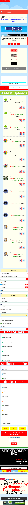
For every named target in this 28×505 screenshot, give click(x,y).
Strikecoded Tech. (17, 446)
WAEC (22, 428)
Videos (9, 35)
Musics (16, 35)
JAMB (5, 428)
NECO (14, 428)
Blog (23, 35)
